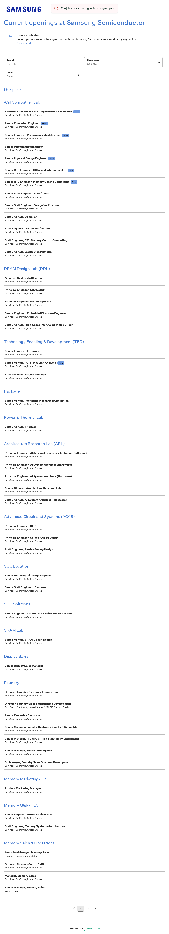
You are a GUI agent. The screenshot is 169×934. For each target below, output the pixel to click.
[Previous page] (74, 908)
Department (93, 60)
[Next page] (95, 908)
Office (10, 72)
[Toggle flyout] (159, 63)
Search (10, 60)
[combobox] (87, 64)
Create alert (24, 43)
